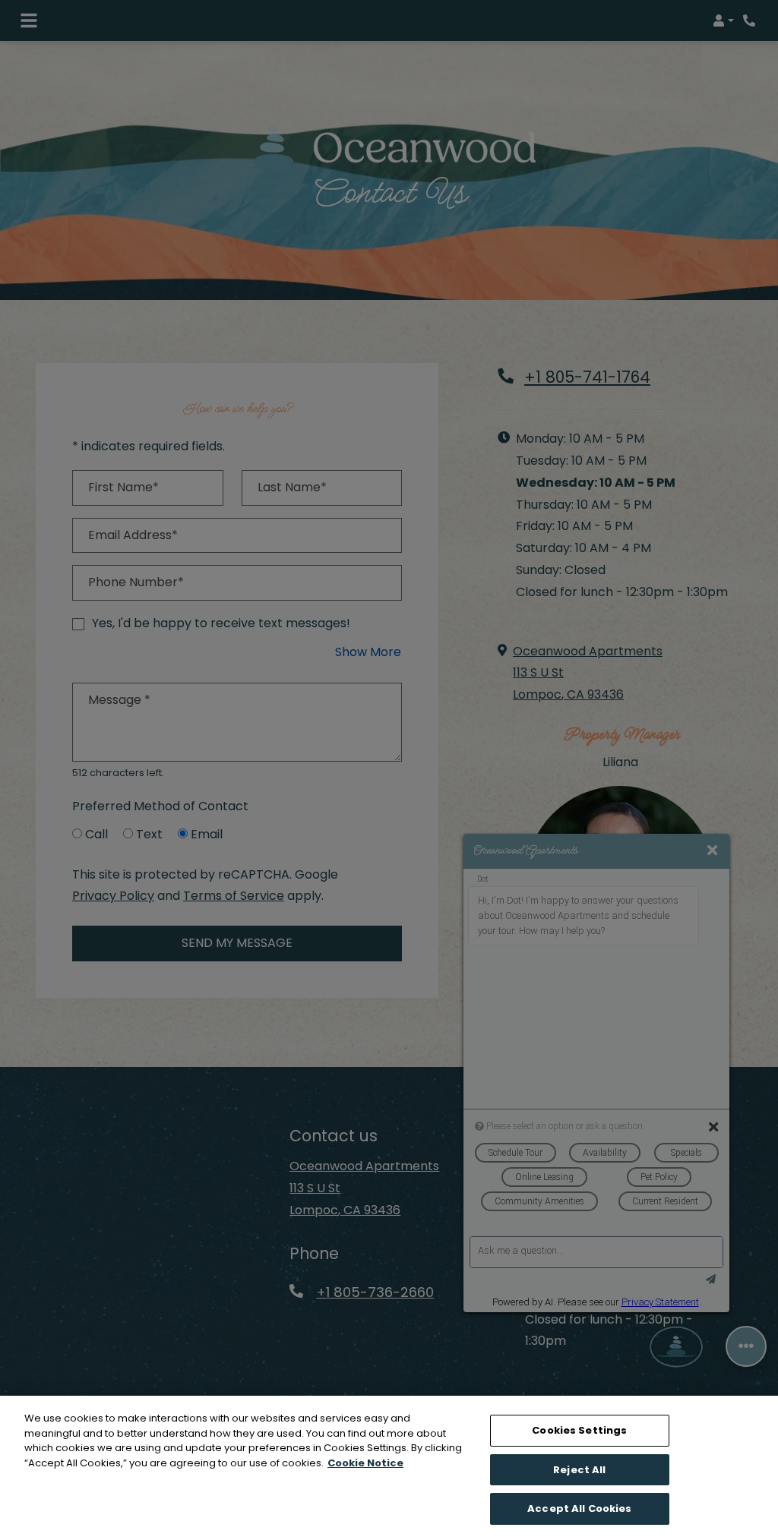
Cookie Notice (365, 1463)
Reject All (579, 1470)
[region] (389, 1468)
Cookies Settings (579, 1430)
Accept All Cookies (579, 1508)
